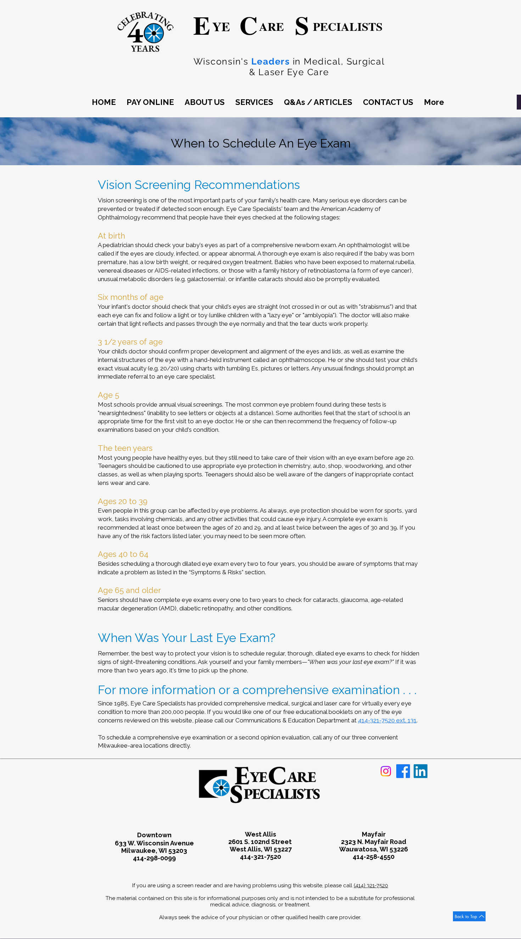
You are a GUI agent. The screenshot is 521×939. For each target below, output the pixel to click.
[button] (204, 102)
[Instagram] (386, 771)
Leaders (270, 61)
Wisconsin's (222, 61)
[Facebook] (403, 771)
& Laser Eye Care (289, 72)
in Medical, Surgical (339, 61)
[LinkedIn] (420, 771)
